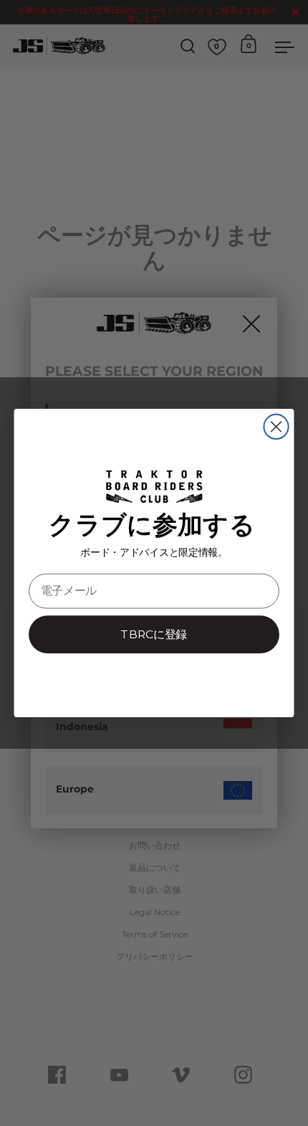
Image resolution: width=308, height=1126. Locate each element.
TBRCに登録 (154, 634)
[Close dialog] (276, 427)
